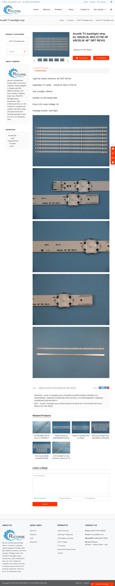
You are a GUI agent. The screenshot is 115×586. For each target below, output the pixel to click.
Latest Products (63, 531)
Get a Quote (101, 2)
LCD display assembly (65, 538)
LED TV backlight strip (16, 41)
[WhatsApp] (111, 2)
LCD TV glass (62, 542)
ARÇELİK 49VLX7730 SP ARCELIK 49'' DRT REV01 (57, 388)
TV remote (61, 546)
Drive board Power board (66, 549)
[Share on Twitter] (102, 388)
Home (36, 9)
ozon (31, 538)
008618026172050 (101, 538)
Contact (92, 2)
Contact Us (88, 583)
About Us (33, 531)
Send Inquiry (83, 58)
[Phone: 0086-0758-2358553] (113, 149)
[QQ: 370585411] (113, 162)
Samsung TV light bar (65, 534)
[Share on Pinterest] (108, 388)
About (86, 2)
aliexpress (33, 542)
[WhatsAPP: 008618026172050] (113, 153)
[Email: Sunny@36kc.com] (113, 158)
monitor (60, 553)
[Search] (25, 51)
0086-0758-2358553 (32, 2)
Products (33, 534)
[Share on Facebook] (100, 388)
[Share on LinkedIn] (105, 388)
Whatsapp (102, 58)
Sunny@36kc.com (14, 2)
